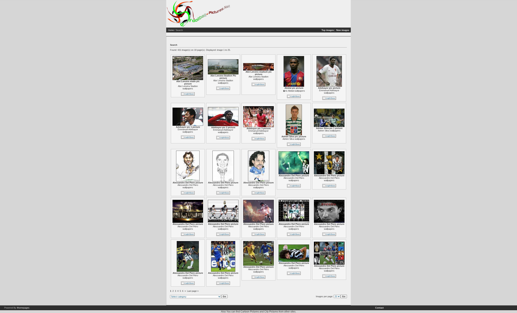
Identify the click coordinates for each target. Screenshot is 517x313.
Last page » (193, 291)
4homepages (23, 308)
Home (171, 30)
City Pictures (271, 311)
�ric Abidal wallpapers (294, 91)
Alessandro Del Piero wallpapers (188, 186)
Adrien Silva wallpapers (294, 139)
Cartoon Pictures (250, 311)
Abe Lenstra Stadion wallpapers (188, 87)
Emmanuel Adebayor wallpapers (329, 91)
